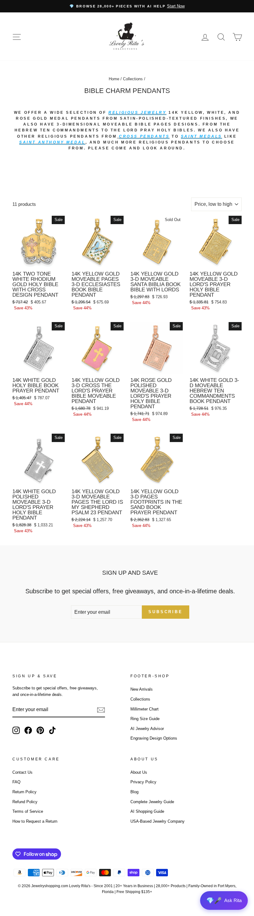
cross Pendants (144, 136)
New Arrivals (141, 689)
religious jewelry (137, 112)
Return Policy (24, 792)
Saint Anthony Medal (52, 142)
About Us (138, 772)
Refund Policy (24, 801)
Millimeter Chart (144, 709)
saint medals (201, 136)
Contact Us (22, 772)
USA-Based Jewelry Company (157, 821)
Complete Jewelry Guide (152, 801)
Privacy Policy (143, 782)
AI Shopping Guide (147, 811)
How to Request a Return (34, 821)
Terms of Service (27, 811)
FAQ (16, 782)
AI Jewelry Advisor (147, 728)
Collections (133, 79)
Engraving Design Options (153, 738)
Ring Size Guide (145, 718)
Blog (134, 792)
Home (114, 79)
